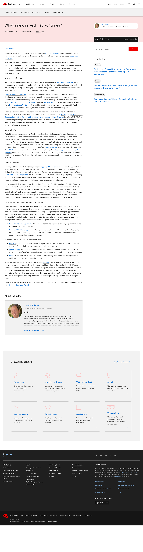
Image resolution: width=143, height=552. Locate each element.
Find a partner (30, 479)
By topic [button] (35, 12)
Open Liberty (51, 147)
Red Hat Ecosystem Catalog (34, 482)
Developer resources (32, 476)
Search (134, 49)
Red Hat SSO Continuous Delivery (23, 102)
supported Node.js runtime (51, 167)
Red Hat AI (6, 468)
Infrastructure (51, 414)
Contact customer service (80, 471)
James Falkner (104, 25)
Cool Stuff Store (77, 515)
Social (74, 476)
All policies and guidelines (38, 521)
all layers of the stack (65, 82)
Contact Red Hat (43, 515)
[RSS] (136, 39)
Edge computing (21, 414)
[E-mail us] (108, 39)
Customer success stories (103, 489)
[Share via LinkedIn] (103, 39)
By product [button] (24, 12)
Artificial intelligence (53, 382)
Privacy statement (15, 521)
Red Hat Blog (11, 12)
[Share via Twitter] (106, 39)
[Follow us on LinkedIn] (28, 312)
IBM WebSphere (14, 150)
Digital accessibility (52, 521)
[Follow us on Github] (25, 312)
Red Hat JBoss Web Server (19, 105)
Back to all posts (10, 48)
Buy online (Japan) (55, 473)
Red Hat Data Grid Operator (20, 224)
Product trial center (55, 468)
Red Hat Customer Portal (19, 285)
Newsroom (121, 481)
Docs (115, 4)
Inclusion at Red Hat (65, 515)
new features (48, 102)
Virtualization (113, 413)
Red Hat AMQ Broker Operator (21, 230)
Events (27, 515)
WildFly (12, 255)
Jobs (119, 492)
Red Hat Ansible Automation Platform (11, 477)
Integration (40, 31)
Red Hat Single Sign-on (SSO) (16, 94)
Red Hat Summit (88, 515)
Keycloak (12, 243)
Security (110, 382)
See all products (8, 481)
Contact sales (76, 468)
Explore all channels (122, 362)
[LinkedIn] (96, 456)
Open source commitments (126, 485)
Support (122, 4)
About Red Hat (14, 515)
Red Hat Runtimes (52, 53)
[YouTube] (101, 456)
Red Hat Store (53, 471)
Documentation (31, 485)
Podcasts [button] (46, 12)
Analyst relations (100, 492)
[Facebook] (106, 456)
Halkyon (46, 262)
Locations (34, 515)
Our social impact (123, 489)
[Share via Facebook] (100, 39)
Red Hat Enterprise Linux (10, 471)
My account (29, 471)
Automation (19, 382)
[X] (110, 456)
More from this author (33, 330)
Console (109, 4)
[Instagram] (115, 456)
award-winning (119, 476)
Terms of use (25, 521)
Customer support (31, 473)
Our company (99, 481)
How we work (99, 485)
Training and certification (33, 468)
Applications (81, 414)
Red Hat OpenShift (9, 473)
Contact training (77, 473)
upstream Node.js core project (16, 175)
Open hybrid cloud (84, 382)
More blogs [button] (57, 12)
